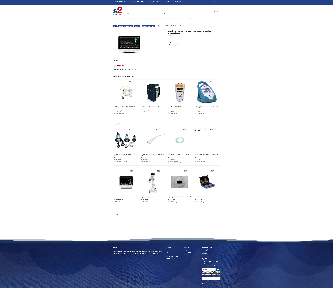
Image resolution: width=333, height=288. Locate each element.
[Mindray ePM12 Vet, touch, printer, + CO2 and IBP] (131, 171)
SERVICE (175, 19)
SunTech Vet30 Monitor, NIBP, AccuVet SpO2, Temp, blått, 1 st (206, 107)
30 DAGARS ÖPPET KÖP (138, 2)
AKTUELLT (141, 19)
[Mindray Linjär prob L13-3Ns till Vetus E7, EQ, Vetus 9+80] (158, 129)
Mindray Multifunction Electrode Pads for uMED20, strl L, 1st (124, 107)
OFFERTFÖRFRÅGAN (152, 19)
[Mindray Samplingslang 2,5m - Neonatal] (185, 129)
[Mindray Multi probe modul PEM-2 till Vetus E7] (212, 129)
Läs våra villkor (206, 283)
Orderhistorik (187, 252)
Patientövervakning (148, 26)
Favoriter (186, 254)
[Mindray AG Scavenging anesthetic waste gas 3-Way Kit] (185, 171)
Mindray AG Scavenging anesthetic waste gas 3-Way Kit (180, 196)
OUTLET (181, 19)
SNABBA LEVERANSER (155, 2)
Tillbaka (116, 214)
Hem (115, 26)
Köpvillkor (168, 250)
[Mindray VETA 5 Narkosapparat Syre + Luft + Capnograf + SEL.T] (158, 171)
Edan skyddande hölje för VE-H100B (150, 106)
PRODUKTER (118, 19)
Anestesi (137, 26)
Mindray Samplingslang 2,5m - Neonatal (178, 154)
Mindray (170, 35)
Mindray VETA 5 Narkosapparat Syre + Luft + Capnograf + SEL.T (152, 196)
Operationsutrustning (125, 26)
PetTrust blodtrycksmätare (175, 106)
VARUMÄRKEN (133, 19)
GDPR (167, 252)
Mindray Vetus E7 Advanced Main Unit (205, 196)
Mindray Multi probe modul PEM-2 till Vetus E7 (207, 154)
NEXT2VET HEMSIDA (165, 19)
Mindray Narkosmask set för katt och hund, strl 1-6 (125, 155)
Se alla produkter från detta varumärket (125, 69)
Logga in (186, 250)
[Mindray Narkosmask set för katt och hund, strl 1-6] (131, 129)
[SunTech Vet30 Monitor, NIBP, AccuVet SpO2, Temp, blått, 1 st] (212, 81)
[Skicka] (218, 269)
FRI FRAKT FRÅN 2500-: (119, 2)
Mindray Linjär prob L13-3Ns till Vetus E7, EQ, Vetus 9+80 (152, 155)
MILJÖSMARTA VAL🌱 (191, 19)
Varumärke (117, 60)
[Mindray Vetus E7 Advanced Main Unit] (212, 171)
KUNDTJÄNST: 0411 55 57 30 (175, 2)
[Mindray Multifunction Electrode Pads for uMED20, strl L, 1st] (131, 81)
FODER (125, 19)
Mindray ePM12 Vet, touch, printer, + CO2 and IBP (126, 196)
